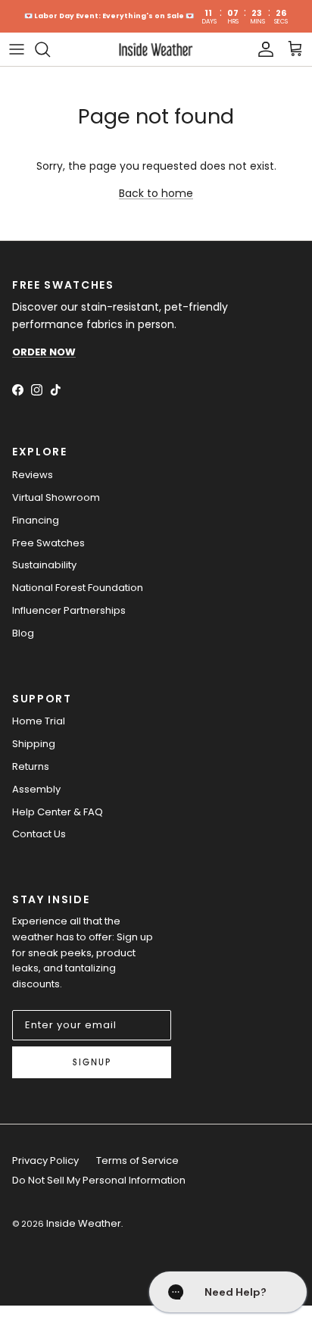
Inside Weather (83, 1223)
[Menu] (16, 49)
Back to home (156, 193)
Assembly (36, 789)
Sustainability (44, 565)
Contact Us (39, 834)
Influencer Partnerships (69, 610)
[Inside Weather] (156, 49)
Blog (23, 633)
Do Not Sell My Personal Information (99, 1180)
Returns (30, 766)
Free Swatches (48, 543)
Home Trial (38, 721)
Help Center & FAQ (57, 812)
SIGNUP (92, 1062)
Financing (35, 520)
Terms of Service (137, 1160)
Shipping (33, 744)
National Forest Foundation (77, 587)
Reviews (32, 475)
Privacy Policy (45, 1160)
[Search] (50, 49)
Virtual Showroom (56, 497)
